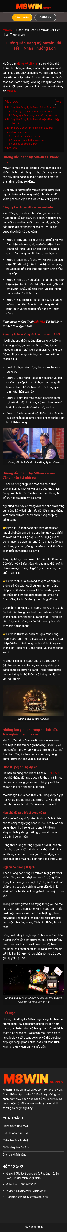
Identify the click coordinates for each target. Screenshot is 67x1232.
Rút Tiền (39, 321)
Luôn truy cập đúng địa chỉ (26, 136)
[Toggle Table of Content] (57, 102)
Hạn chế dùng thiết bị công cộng (29, 140)
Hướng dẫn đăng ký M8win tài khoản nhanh (32, 107)
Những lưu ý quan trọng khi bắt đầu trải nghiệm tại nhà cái (30, 129)
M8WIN (7, 30)
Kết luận (12, 148)
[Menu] (5, 6)
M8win (55, 773)
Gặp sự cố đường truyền (25, 143)
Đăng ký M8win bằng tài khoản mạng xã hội (35, 115)
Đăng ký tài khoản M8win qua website (32, 111)
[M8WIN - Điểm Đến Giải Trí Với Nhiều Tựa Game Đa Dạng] (33, 6)
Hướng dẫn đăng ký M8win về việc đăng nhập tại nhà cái (33, 121)
